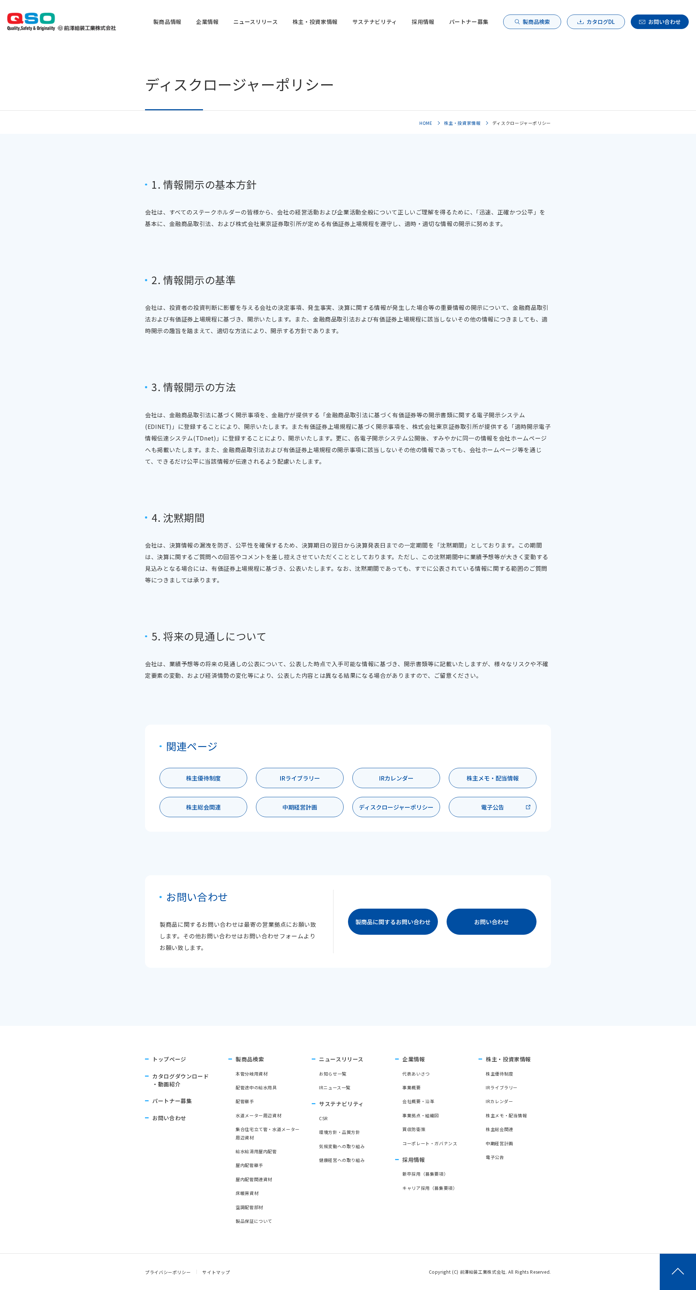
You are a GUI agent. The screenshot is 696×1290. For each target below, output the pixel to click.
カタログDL (601, 21)
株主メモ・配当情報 (493, 778)
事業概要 (411, 1087)
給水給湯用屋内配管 (256, 1151)
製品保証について (254, 1221)
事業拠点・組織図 (420, 1115)
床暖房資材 (247, 1193)
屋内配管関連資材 (254, 1179)
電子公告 (492, 807)
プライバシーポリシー (168, 1272)
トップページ (169, 1059)
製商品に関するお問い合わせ (393, 921)
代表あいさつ (416, 1073)
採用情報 (423, 21)
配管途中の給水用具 (256, 1087)
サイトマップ (216, 1272)
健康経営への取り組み (342, 1160)
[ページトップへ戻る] (678, 1272)
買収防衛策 (413, 1129)
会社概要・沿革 (418, 1101)
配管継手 (245, 1101)
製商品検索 (536, 21)
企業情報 (207, 21)
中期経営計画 (299, 807)
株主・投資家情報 (315, 21)
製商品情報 (167, 21)
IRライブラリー (299, 778)
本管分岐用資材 (252, 1073)
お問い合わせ (664, 21)
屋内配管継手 (249, 1165)
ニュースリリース (255, 21)
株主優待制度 (203, 778)
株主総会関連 (203, 807)
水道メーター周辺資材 (258, 1115)
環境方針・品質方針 (339, 1132)
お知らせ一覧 (333, 1073)
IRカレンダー (396, 778)
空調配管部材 (249, 1207)
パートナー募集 (469, 21)
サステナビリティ (374, 21)
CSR (323, 1118)
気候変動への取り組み (342, 1146)
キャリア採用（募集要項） (429, 1188)
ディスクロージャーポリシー (396, 807)
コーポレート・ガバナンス (429, 1143)
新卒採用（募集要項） (425, 1174)
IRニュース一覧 (335, 1087)
